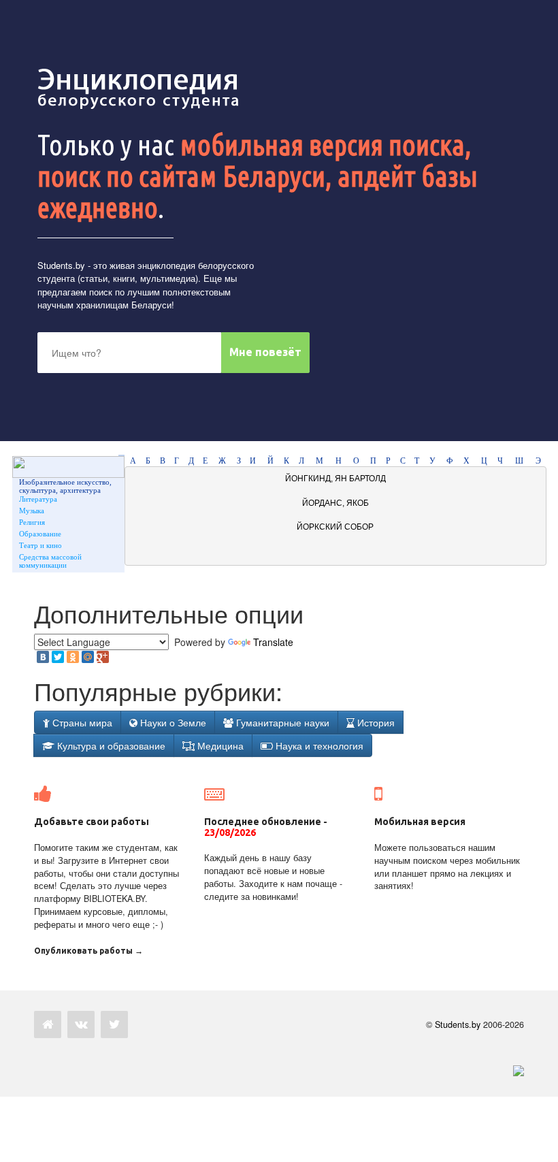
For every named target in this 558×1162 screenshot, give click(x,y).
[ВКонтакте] (43, 657)
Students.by (61, 265)
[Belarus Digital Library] (515, 1069)
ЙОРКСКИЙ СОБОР (335, 527)
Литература (38, 499)
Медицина (219, 745)
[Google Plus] (103, 657)
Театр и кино (40, 545)
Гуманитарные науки (281, 722)
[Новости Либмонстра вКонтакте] (81, 1024)
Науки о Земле (171, 722)
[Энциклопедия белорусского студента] (139, 88)
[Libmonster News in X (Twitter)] (114, 1024)
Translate (273, 642)
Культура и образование (109, 745)
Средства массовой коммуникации (50, 561)
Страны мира (81, 722)
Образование (40, 534)
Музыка (31, 510)
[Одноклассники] (73, 657)
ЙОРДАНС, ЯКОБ (335, 503)
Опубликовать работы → (88, 950)
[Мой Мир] (88, 657)
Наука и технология (318, 745)
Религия (32, 522)
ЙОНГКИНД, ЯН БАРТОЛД (335, 478)
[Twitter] (58, 657)
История (375, 722)
